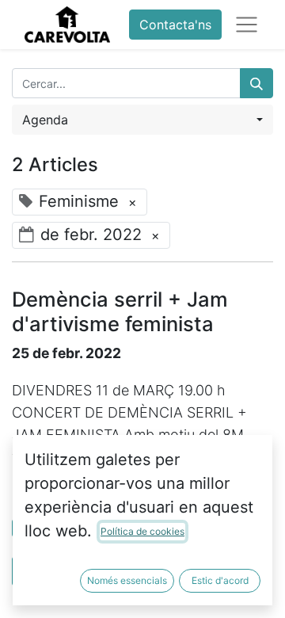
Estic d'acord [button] (220, 580)
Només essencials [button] (127, 580)
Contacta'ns (175, 24)
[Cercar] (256, 83)
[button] (142, 120)
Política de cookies (142, 531)
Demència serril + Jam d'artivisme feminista (120, 312)
